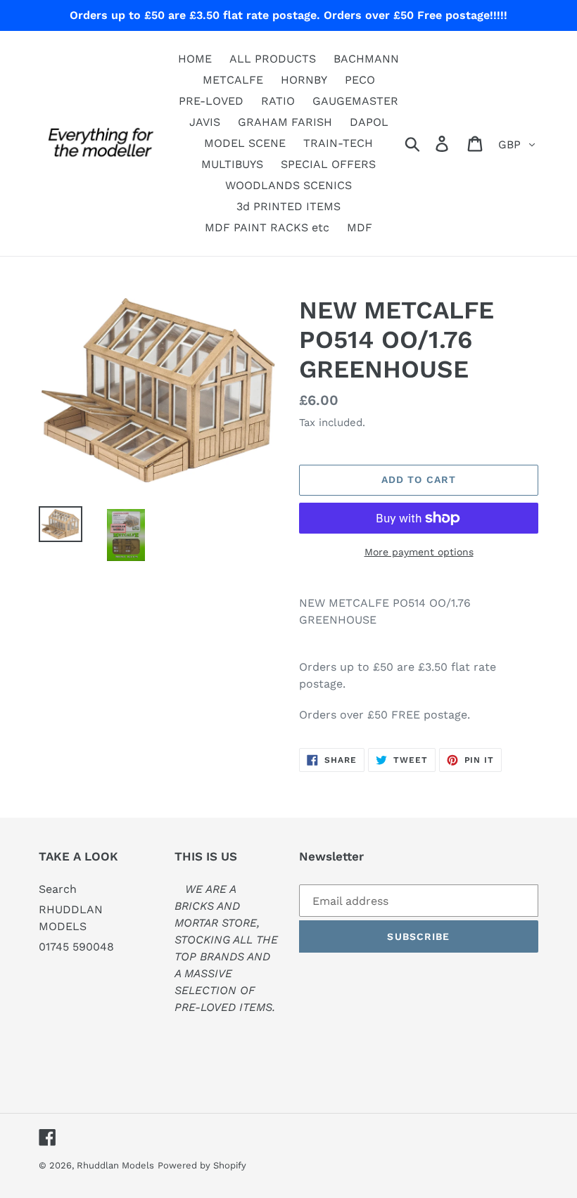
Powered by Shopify (202, 1165)
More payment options (419, 552)
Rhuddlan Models (115, 1165)
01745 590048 (76, 946)
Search (58, 889)
